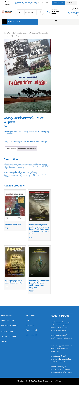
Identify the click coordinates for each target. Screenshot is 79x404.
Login (71, 3)
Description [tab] (11, 149)
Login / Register (7, 3)
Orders (28, 320)
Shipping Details (7, 320)
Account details (32, 330)
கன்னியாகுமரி (33, 33)
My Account (30, 315)
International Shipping (9, 325)
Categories (14, 22)
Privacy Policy (6, 315)
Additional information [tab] (27, 149)
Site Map (4, 341)
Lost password (31, 335)
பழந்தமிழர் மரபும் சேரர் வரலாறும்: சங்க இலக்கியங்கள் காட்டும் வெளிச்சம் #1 (61, 359)
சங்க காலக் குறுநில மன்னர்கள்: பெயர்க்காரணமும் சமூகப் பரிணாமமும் (62, 348)
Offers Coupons (7, 332)
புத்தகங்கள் (12, 33)
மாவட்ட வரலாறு (22, 33)
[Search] (40, 12)
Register (58, 3)
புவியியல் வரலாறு (29, 142)
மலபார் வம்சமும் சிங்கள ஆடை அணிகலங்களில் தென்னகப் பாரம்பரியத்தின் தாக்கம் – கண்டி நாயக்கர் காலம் (61, 326)
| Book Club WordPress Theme (37, 381)
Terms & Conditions (8, 336)
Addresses (30, 325)
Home (6, 33)
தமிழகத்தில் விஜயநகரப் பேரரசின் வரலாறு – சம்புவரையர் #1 (62, 338)
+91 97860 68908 (55, 13)
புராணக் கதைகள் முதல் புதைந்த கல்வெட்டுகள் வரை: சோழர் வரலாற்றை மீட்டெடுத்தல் (61, 369)
